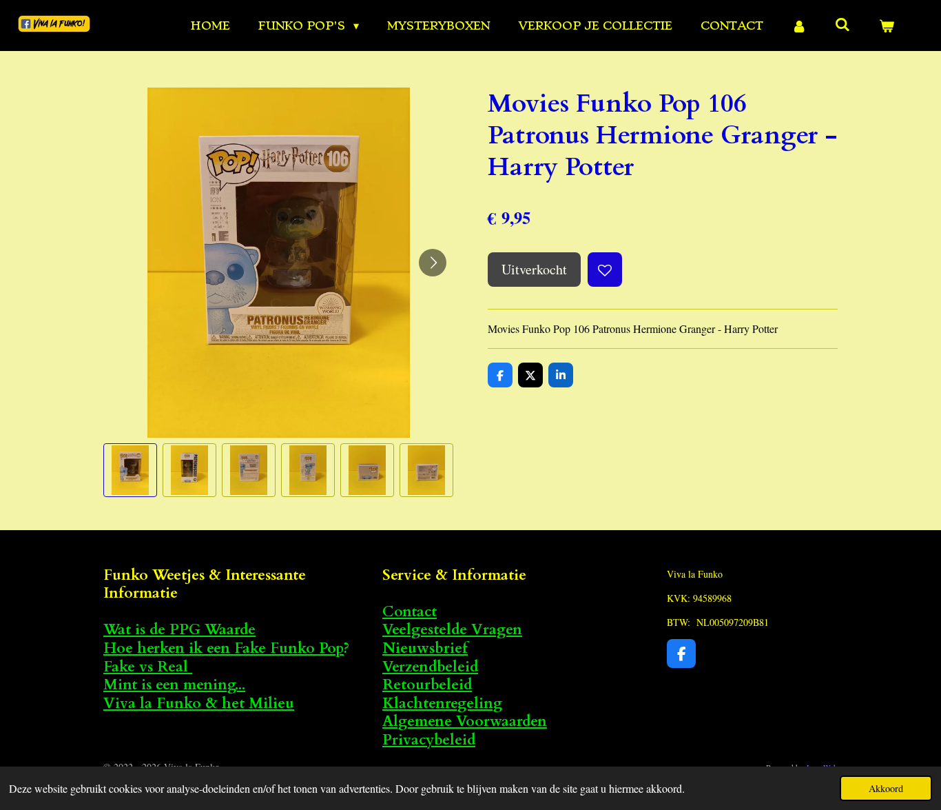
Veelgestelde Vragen (452, 630)
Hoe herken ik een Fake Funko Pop (223, 648)
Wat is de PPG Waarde (179, 630)
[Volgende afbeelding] (432, 262)
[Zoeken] (842, 24)
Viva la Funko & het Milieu (198, 703)
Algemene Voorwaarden (464, 721)
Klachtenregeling (442, 703)
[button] (130, 470)
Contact (409, 612)
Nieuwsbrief (425, 648)
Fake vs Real (147, 667)
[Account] (799, 25)
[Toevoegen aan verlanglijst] (605, 269)
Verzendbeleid (430, 667)
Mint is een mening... (174, 685)
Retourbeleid (427, 685)
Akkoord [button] (886, 788)
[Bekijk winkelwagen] (886, 25)
